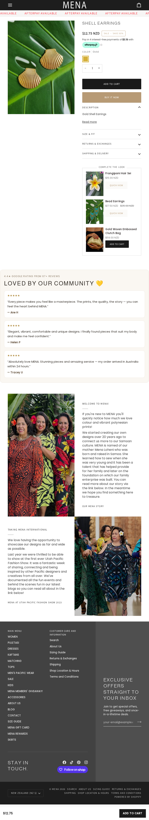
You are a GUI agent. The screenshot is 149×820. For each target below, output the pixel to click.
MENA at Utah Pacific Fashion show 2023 (35, 602)
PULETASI (13, 643)
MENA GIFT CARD (18, 727)
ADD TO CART (132, 813)
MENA (55, 789)
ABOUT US (14, 703)
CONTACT (14, 715)
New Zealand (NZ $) (24, 793)
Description (90, 107)
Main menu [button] (15, 631)
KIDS (10, 685)
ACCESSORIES (16, 697)
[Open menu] (13, 5)
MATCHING (15, 661)
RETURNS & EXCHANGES (97, 143)
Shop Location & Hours (64, 671)
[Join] (138, 722)
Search (54, 640)
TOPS (11, 667)
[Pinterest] (79, 762)
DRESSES (13, 649)
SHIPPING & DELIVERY (95, 153)
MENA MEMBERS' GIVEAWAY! (25, 691)
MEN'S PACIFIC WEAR (21, 673)
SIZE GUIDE (14, 721)
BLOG (11, 709)
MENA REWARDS (18, 734)
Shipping (55, 664)
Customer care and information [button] (63, 632)
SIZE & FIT (88, 134)
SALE (11, 679)
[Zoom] (41, 67)
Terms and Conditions (64, 677)
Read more (89, 122)
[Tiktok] (71, 762)
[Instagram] (86, 762)
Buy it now (112, 97)
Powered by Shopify (127, 796)
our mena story (93, 506)
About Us (56, 646)
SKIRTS (12, 740)
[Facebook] (64, 762)
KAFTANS (13, 655)
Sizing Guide (58, 652)
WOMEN (13, 637)
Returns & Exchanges (63, 658)
